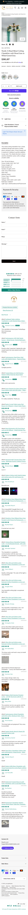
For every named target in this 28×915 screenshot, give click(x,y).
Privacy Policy (21, 893)
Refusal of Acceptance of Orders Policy (10, 891)
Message (4, 244)
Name (3, 222)
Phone (3, 236)
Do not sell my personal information (9, 893)
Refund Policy (13, 887)
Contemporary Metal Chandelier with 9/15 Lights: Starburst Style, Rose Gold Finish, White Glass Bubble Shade (13, 715)
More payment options (14, 94)
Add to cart (19, 86)
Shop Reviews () (8, 310)
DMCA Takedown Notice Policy (18, 886)
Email (3, 229)
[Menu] (25, 7)
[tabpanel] (14, 165)
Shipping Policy (5, 887)
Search (3, 886)
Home (3, 12)
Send (14, 261)
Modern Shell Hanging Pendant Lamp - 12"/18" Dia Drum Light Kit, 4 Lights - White (12, 696)
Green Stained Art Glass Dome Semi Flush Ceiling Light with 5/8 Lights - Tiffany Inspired (14, 390)
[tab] (5, 142)
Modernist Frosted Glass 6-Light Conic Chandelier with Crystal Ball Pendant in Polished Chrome (14, 783)
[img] (14, 274)
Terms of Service (5, 894)
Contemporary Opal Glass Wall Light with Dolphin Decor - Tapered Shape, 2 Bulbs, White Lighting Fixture (14, 359)
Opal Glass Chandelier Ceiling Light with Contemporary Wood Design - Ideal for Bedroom (14, 752)
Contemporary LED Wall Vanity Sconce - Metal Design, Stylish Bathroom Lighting (13, 339)
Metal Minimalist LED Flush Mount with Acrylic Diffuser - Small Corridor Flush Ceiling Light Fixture (14, 430)
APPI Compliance (14, 894)
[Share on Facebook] (9, 44)
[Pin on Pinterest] (13, 44)
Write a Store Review (14, 290)
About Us (8, 886)
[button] (22, 7)
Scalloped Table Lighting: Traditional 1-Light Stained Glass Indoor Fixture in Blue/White (13, 320)
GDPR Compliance (6, 895)
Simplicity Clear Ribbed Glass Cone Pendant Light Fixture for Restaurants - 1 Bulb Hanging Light (14, 500)
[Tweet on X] (6, 44)
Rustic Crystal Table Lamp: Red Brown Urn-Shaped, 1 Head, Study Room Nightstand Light (13, 405)
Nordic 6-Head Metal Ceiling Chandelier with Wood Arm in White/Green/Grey (14, 14)
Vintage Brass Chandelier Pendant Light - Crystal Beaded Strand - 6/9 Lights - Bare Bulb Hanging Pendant (14, 543)
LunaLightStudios (9, 883)
